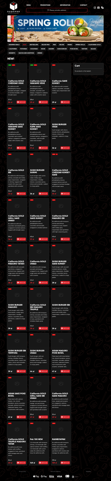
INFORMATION (65, 5)
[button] (49, 41)
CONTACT (83, 5)
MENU (28, 5)
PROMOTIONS (45, 5)
